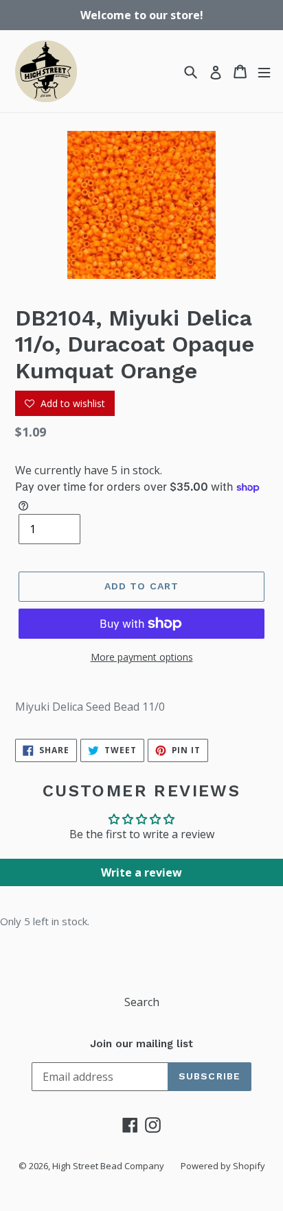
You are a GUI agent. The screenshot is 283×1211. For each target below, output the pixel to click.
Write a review (141, 872)
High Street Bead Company (108, 1166)
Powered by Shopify (223, 1166)
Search (141, 1002)
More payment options (142, 656)
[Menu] (264, 71)
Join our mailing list (141, 1044)
